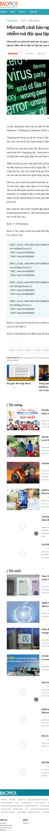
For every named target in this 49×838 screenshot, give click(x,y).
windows (19, 350)
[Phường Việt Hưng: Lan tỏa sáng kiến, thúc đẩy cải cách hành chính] (23, 419)
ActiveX (45, 350)
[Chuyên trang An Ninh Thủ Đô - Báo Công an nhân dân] (43, 686)
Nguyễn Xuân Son (34, 812)
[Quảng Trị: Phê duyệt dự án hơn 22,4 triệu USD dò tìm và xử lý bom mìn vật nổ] (23, 446)
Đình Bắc (12, 800)
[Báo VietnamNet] (44, 636)
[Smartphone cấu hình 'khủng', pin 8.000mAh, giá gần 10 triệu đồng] (23, 526)
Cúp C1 (43, 803)
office (11, 350)
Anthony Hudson (6, 803)
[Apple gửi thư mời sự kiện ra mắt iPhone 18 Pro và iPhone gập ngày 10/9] (23, 718)
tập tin (28, 350)
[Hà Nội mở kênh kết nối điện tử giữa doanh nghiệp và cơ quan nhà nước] (23, 665)
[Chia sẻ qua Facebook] (9, 341)
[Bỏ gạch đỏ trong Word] (21, 373)
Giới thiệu (3, 823)
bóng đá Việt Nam (31, 806)
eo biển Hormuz (27, 803)
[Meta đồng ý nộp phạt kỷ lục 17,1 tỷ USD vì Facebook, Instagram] (23, 638)
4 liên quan (41, 53)
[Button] (20, 54)
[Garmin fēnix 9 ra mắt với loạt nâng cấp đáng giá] (23, 472)
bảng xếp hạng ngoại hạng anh (12, 806)
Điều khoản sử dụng (6, 825)
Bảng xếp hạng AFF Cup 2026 (38, 800)
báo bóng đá (21, 812)
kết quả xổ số (18, 809)
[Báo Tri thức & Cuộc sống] (42, 394)
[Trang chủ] (8, 4)
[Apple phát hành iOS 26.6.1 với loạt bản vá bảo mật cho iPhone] (23, 499)
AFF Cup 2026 (6, 809)
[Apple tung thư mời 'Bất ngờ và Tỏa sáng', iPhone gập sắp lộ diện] (23, 612)
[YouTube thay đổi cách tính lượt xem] (23, 554)
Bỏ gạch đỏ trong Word (18, 383)
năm (36, 803)
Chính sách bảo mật (6, 828)
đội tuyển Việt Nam (8, 812)
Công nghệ (12, 21)
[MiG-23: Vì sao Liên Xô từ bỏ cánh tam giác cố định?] (23, 692)
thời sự (4, 800)
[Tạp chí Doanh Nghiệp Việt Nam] (44, 524)
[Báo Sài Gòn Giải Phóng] (44, 467)
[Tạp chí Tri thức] (43, 740)
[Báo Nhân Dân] (44, 444)
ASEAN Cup (21, 800)
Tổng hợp (26, 823)
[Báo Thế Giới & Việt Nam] (9, 387)
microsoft (36, 350)
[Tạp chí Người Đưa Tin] (44, 610)
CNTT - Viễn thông (30, 21)
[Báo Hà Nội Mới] (12, 53)
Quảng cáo (3, 830)
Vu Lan (17, 803)
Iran (26, 809)
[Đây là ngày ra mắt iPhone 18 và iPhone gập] (23, 745)
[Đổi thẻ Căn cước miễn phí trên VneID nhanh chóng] (23, 772)
